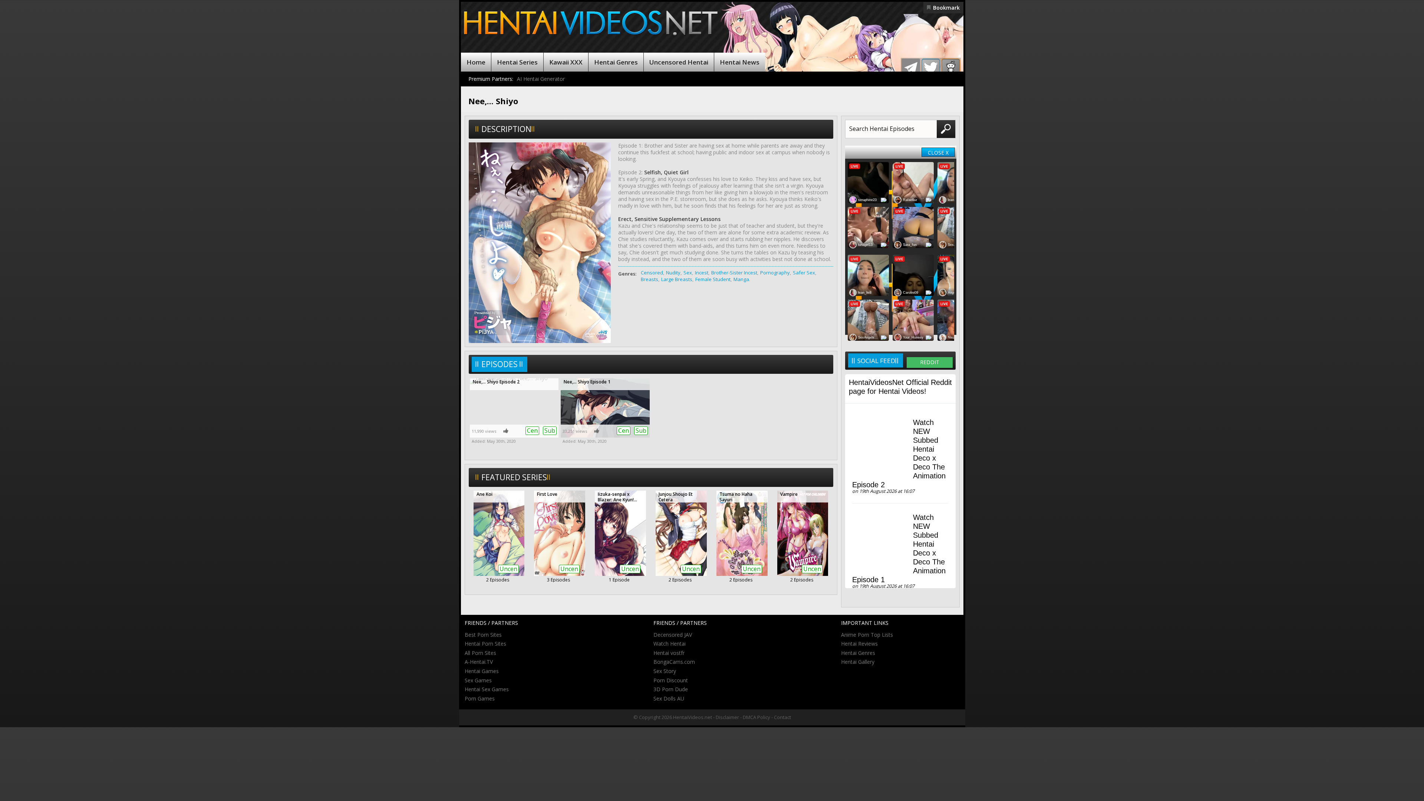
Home (476, 62)
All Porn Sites (480, 652)
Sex (687, 272)
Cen (532, 430)
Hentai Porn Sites (485, 643)
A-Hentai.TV (479, 661)
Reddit (929, 362)
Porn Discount (670, 680)
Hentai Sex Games (487, 689)
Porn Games (480, 698)
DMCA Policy (756, 717)
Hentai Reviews (859, 643)
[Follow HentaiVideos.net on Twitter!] (931, 68)
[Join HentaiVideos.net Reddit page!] (951, 68)
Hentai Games (482, 671)
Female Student (713, 279)
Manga (741, 279)
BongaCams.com (674, 661)
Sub (549, 430)
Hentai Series (517, 62)
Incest (701, 272)
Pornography (775, 272)
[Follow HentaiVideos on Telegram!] (910, 68)
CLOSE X (938, 152)
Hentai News (739, 62)
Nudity (673, 272)
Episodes (499, 364)
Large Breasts (676, 279)
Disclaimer (727, 717)
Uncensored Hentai (678, 62)
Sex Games (478, 680)
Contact (782, 717)
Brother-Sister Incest (734, 272)
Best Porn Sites (483, 634)
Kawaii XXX (566, 62)
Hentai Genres (616, 62)
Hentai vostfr (669, 652)
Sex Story (664, 671)
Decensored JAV (672, 634)
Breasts (649, 279)
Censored (652, 272)
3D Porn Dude (670, 689)
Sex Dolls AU (668, 698)
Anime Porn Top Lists (867, 634)
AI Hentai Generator (541, 78)
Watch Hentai (669, 643)
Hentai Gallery (857, 661)
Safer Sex (804, 272)
